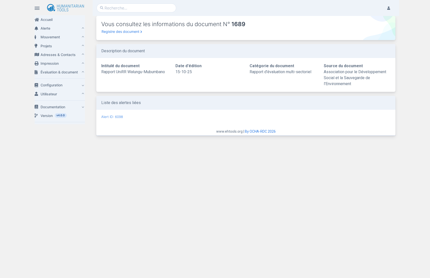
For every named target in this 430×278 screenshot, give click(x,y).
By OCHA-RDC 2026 (260, 131)
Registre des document (120, 31)
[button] (60, 28)
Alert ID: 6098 (112, 117)
